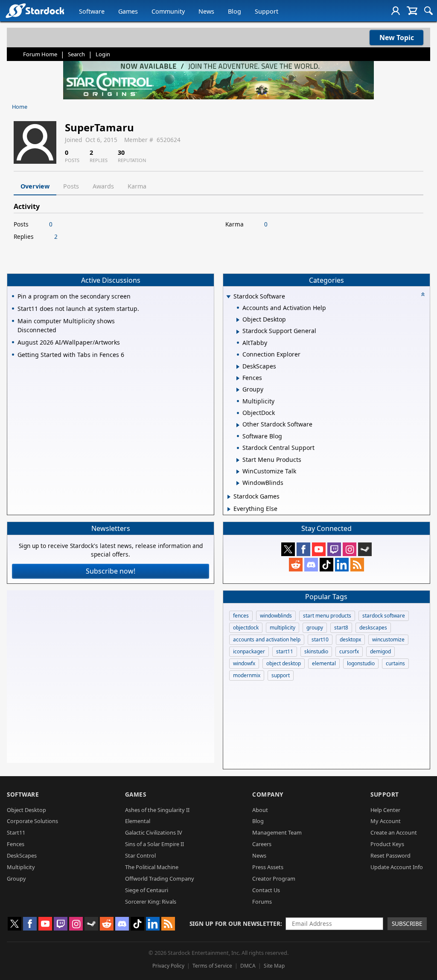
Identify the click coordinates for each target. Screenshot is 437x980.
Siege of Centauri (146, 890)
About (260, 810)
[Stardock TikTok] (326, 564)
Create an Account (393, 832)
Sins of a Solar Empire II (154, 844)
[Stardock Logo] (34, 10)
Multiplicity (21, 867)
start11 (284, 651)
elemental (324, 663)
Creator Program (273, 878)
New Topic (396, 37)
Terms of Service (212, 965)
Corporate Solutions (32, 821)
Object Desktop (26, 810)
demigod (380, 651)
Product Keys (387, 844)
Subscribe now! (110, 571)
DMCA (248, 965)
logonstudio (361, 663)
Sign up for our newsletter (234, 923)
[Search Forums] (428, 10)
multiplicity (282, 627)
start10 (320, 639)
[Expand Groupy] (237, 390)
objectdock (246, 627)
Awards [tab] (103, 186)
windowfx (244, 663)
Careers (261, 844)
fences (241, 615)
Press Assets (267, 867)
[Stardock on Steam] (365, 549)
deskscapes (373, 627)
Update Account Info (396, 867)
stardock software (383, 615)
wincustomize (388, 639)
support (280, 675)
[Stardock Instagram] (349, 549)
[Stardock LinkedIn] (342, 564)
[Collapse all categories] (423, 294)
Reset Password (390, 855)
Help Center (385, 810)
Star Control (140, 855)
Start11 (16, 832)
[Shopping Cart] (412, 10)
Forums (262, 901)
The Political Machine (151, 867)
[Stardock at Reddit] (295, 564)
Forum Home (40, 54)
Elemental (137, 821)
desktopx (350, 639)
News (206, 11)
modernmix (246, 675)
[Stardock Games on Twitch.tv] (334, 549)
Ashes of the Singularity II (157, 810)
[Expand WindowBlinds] (237, 483)
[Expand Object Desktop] (237, 320)
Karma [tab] (137, 186)
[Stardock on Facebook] (303, 549)
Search (76, 54)
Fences (15, 844)
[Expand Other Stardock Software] (237, 425)
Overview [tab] (35, 186)
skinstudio (316, 651)
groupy (314, 627)
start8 (341, 627)
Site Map (274, 965)
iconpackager (249, 651)
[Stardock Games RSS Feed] (357, 564)
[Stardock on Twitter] (288, 549)
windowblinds (276, 615)
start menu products (327, 615)
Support (266, 11)
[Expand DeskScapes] (237, 367)
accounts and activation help (266, 639)
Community (168, 11)
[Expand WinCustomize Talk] (237, 472)
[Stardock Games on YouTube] (318, 549)
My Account (385, 821)
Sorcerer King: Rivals (150, 901)
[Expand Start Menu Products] (237, 460)
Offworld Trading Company (159, 878)
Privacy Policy (168, 965)
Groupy (16, 878)
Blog (234, 11)
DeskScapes (22, 855)
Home (19, 106)
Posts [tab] (71, 186)
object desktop (283, 663)
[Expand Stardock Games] (228, 497)
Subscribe (407, 923)
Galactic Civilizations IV (153, 832)
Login (103, 54)
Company (267, 794)
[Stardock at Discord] (311, 564)
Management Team (277, 832)
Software (92, 11)
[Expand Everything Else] (228, 509)
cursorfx (349, 651)
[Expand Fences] (237, 378)
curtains (395, 663)
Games (128, 11)
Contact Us (266, 890)
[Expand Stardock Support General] (237, 332)
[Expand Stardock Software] (228, 297)
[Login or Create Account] (395, 10)
